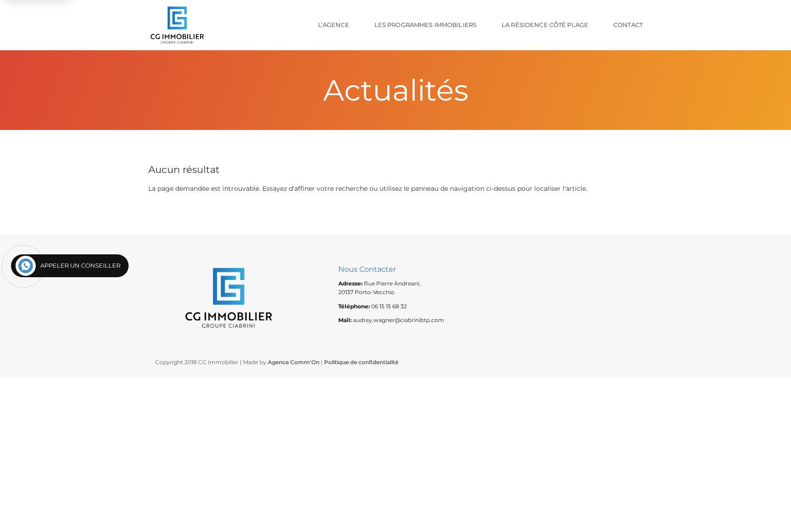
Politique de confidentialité (361, 362)
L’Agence (333, 24)
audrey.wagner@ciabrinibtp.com (398, 320)
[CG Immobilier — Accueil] (177, 25)
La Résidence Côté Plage (545, 24)
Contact (628, 24)
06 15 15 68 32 (389, 306)
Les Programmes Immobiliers (425, 24)
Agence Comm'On (294, 362)
